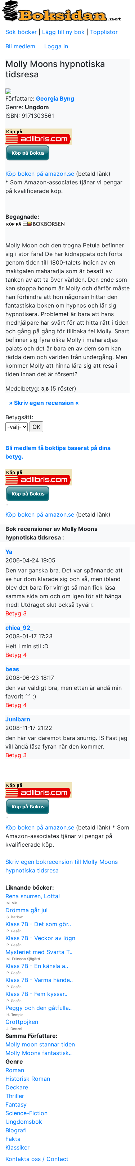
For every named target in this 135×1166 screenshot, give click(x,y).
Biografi (16, 1130)
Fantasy (16, 1104)
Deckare (16, 1087)
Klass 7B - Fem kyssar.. (36, 993)
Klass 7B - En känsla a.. (36, 965)
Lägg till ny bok (63, 31)
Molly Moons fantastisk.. (38, 1052)
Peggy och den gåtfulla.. (38, 1007)
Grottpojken (21, 1021)
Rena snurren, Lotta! (32, 896)
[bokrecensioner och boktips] (61, 10)
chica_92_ (19, 627)
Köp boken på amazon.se (39, 173)
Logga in (56, 46)
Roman (14, 1070)
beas (12, 669)
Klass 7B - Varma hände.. (39, 979)
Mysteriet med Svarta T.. (38, 951)
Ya (8, 551)
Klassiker (17, 1147)
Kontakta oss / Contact (36, 1158)
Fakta (13, 1138)
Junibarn (17, 719)
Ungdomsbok (23, 1121)
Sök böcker (21, 31)
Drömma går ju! (26, 910)
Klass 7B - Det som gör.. (38, 924)
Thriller (14, 1095)
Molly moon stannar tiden (40, 1044)
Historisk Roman (27, 1078)
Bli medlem (20, 46)
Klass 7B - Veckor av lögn (40, 938)
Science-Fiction (26, 1113)
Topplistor (104, 31)
